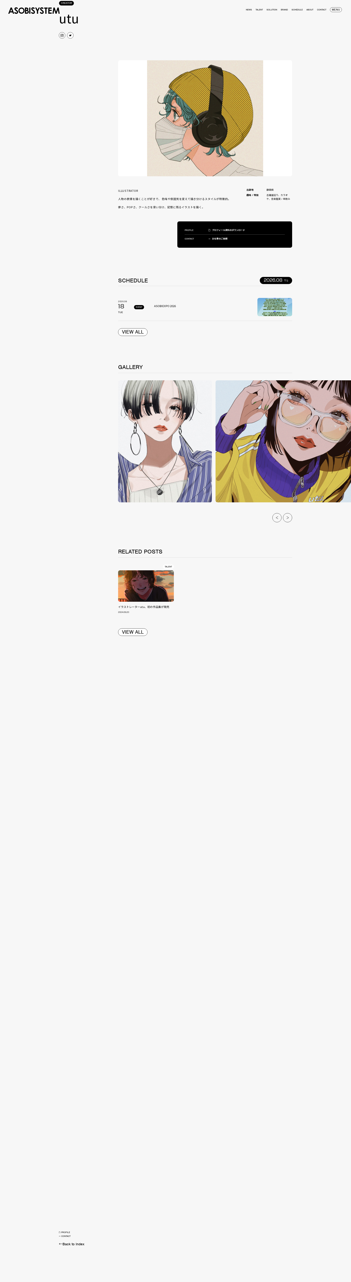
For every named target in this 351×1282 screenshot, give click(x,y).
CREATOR (66, 3)
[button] (277, 517)
